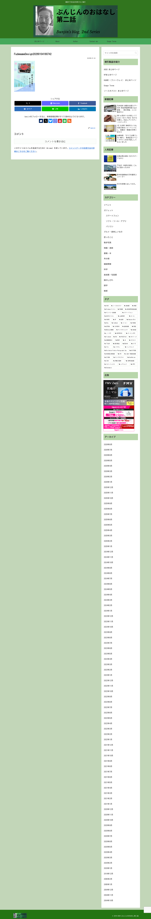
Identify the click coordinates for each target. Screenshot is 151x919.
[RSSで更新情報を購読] (69, 121)
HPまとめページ (110, 75)
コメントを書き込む (55, 141)
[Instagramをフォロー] (55, 121)
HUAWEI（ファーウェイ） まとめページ (120, 80)
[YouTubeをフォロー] (60, 121)
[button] (136, 53)
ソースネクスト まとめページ (116, 91)
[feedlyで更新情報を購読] (65, 121)
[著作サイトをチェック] (41, 121)
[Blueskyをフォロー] (50, 121)
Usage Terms (109, 85)
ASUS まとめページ (112, 69)
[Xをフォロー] (46, 121)
